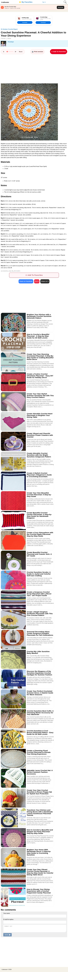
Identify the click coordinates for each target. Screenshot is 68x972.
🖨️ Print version (37, 51)
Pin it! (37, 281)
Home (9, 38)
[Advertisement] (34, 68)
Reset (20, 51)
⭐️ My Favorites (25, 2)
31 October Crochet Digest (9, 29)
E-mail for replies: (8, 919)
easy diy (11, 271)
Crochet (3, 38)
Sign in (44, 2)
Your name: (6, 913)
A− (4, 51)
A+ (15, 51)
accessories (4, 271)
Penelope (11, 42)
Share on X (45, 281)
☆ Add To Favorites (58, 51)
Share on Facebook (25, 281)
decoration (17, 271)
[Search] (65, 2)
